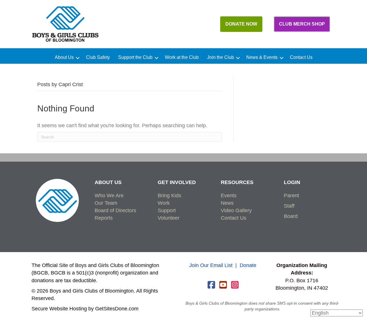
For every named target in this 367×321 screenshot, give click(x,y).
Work (164, 203)
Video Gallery (236, 210)
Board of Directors (115, 210)
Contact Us (301, 57)
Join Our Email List (211, 265)
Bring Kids (169, 195)
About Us (64, 57)
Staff (289, 206)
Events (229, 195)
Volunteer (168, 218)
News (227, 203)
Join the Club (220, 57)
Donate (248, 265)
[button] (78, 58)
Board (291, 216)
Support (167, 210)
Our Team (106, 203)
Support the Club (135, 57)
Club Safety (98, 57)
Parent (291, 195)
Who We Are (109, 195)
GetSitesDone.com (116, 309)
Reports (104, 218)
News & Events (262, 57)
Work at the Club (182, 57)
